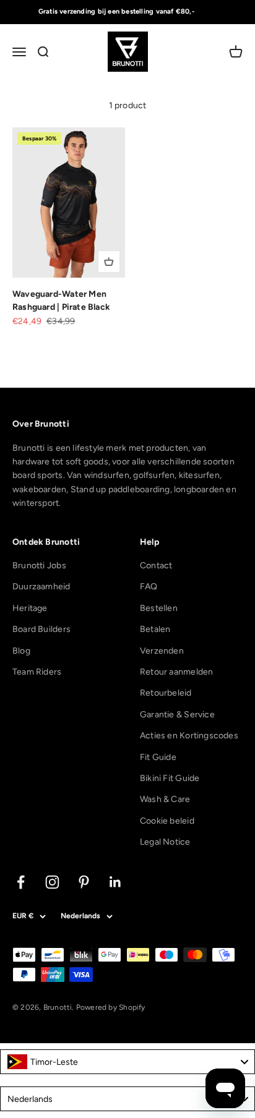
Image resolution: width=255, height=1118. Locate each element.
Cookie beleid (167, 821)
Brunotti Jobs (39, 565)
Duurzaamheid (41, 586)
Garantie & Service (177, 714)
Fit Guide (158, 757)
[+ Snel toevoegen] (109, 261)
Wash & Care (165, 799)
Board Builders (41, 629)
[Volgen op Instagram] (52, 882)
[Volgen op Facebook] (20, 882)
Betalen (155, 629)
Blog (21, 651)
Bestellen (159, 608)
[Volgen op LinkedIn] (115, 882)
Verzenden (162, 651)
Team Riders (36, 672)
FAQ (149, 586)
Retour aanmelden (176, 672)
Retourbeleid (166, 693)
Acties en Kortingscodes (189, 735)
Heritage (30, 608)
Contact (156, 565)
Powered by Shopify (110, 1007)
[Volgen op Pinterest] (84, 882)
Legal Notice (165, 842)
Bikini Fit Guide (169, 778)
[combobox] (127, 1061)
